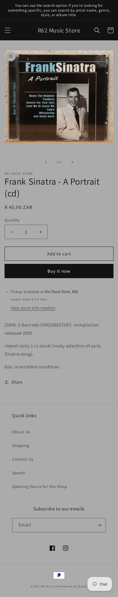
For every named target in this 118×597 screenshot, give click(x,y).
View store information (33, 308)
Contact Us (23, 459)
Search (18, 473)
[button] (7, 30)
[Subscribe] (99, 525)
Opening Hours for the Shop (39, 486)
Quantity (12, 220)
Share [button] (17, 382)
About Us (21, 432)
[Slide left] (45, 162)
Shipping (20, 445)
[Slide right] (72, 162)
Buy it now (59, 271)
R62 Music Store (51, 586)
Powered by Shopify (74, 586)
